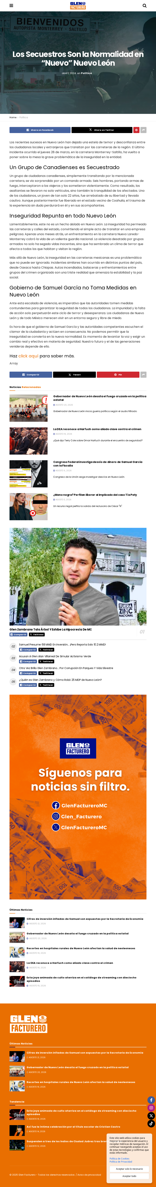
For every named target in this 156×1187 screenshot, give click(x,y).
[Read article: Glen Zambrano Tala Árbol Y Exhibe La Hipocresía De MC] (78, 577)
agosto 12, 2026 (36, 1146)
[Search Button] (144, 5)
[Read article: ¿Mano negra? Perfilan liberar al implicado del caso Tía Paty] (29, 506)
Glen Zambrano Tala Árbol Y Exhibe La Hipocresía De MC (51, 629)
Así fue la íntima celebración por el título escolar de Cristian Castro (73, 1127)
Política (86, 73)
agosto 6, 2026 (63, 470)
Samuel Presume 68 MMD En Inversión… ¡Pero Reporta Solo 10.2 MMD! (62, 644)
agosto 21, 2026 (36, 1057)
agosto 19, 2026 (63, 434)
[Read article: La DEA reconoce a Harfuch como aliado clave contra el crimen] (29, 441)
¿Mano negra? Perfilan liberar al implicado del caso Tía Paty (95, 495)
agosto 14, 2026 (36, 1131)
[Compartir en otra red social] (143, 130)
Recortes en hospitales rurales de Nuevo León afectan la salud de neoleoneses (81, 948)
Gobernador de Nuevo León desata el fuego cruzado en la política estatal (99, 398)
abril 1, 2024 (69, 73)
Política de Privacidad (121, 1161)
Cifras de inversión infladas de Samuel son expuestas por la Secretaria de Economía (85, 919)
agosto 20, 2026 (64, 405)
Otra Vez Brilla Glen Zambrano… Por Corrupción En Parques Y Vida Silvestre (66, 668)
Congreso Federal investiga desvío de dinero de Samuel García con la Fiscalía (97, 464)
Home (13, 117)
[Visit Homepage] (78, 5)
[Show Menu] (11, 5)
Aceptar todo (129, 1176)
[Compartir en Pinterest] (136, 130)
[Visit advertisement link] (78, 797)
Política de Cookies (119, 1158)
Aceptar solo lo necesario (129, 1168)
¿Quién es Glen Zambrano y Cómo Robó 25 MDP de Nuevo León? (60, 680)
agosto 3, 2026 (63, 499)
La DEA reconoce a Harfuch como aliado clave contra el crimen (97, 429)
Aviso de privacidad (89, 1174)
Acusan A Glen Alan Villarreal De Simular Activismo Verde (55, 656)
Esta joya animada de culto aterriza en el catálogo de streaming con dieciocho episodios (81, 979)
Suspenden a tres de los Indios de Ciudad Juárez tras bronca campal (74, 1141)
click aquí (28, 356)
